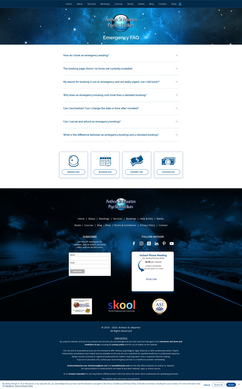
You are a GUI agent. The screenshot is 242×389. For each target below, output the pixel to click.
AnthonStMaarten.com (77, 365)
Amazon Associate (77, 374)
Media (160, 218)
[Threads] (149, 243)
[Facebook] (133, 243)
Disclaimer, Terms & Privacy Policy (19, 386)
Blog (100, 225)
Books (77, 225)
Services (117, 218)
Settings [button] (207, 384)
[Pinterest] (164, 243)
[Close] (238, 384)
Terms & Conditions (125, 225)
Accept (231, 384)
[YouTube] (171, 243)
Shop (108, 225)
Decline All (218, 384)
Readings (104, 218)
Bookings (131, 218)
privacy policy (118, 344)
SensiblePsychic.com (121, 365)
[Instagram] (141, 243)
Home (81, 218)
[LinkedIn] (156, 243)
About (91, 218)
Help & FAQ (146, 218)
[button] (180, 3)
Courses (89, 225)
